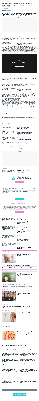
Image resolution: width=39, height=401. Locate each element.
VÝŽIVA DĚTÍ (4, 329)
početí (7, 117)
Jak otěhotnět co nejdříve (22, 42)
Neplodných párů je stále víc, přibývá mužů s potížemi (24, 90)
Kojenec (18, 146)
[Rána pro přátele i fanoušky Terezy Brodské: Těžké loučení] (10, 370)
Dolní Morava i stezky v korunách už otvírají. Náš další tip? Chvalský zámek (24, 172)
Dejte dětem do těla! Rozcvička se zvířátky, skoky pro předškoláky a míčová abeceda (24, 177)
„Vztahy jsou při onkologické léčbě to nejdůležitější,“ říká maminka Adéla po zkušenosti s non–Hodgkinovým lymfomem (24, 230)
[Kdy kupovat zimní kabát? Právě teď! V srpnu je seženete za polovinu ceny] (10, 380)
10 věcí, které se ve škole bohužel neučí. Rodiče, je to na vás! (24, 274)
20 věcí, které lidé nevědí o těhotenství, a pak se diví (24, 44)
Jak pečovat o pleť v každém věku (24, 313)
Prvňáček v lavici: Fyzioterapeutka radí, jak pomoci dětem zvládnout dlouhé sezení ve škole (23, 238)
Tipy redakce (4, 168)
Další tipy (19, 181)
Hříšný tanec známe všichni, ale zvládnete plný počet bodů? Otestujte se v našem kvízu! (10, 364)
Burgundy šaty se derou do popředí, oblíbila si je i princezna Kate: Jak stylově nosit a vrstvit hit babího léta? (28, 354)
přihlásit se (34, 0)
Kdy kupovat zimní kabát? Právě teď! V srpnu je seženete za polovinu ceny (10, 382)
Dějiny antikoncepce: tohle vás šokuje (24, 143)
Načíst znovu (19, 66)
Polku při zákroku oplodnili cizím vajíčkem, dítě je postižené (23, 128)
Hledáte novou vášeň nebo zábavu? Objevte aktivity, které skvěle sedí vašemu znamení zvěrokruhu (28, 373)
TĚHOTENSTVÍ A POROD (6, 251)
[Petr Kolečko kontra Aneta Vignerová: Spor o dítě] (28, 380)
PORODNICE (19, 211)
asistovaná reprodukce (30, 117)
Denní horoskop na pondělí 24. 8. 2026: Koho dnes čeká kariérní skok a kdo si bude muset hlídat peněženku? (10, 354)
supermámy (4, 119)
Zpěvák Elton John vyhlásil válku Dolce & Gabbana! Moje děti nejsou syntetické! (24, 139)
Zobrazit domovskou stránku (19, 394)
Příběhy (18, 131)
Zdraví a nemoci (20, 142)
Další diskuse (19, 198)
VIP (17, 137)
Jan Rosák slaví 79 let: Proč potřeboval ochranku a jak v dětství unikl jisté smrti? (27, 363)
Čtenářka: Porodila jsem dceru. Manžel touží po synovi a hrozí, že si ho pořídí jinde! (24, 133)
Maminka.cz (4, 215)
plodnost (23, 117)
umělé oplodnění (19, 117)
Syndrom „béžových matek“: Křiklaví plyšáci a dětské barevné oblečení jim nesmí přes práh (24, 246)
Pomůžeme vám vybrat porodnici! (19, 203)
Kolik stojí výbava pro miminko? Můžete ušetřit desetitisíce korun (23, 148)
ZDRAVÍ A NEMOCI (5, 310)
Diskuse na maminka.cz (19, 186)
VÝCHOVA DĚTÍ (5, 270)
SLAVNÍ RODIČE (5, 289)
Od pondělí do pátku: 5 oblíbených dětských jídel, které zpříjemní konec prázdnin (23, 221)
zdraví (5, 117)
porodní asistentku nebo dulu (29, 209)
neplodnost (13, 117)
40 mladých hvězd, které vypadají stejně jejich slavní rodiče (24, 293)
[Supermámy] (6, 1)
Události (18, 126)
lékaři (10, 117)
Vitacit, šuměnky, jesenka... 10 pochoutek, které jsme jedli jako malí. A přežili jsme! (24, 333)
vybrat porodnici (25, 205)
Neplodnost (19, 88)
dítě (2, 117)
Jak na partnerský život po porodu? (23, 255)
